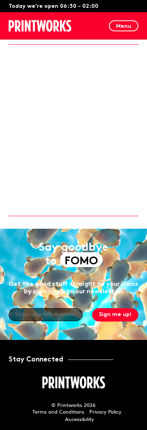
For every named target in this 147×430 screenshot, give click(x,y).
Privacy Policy (105, 412)
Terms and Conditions (58, 412)
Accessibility (79, 419)
